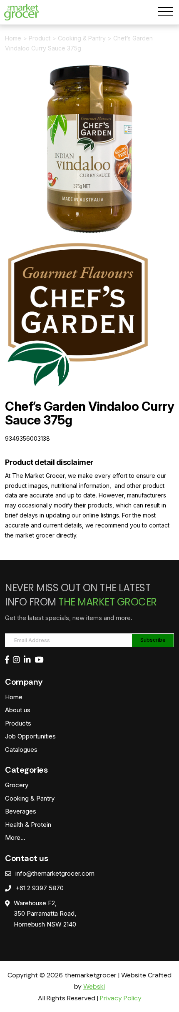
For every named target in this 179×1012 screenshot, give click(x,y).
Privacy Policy (121, 998)
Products (18, 723)
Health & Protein (28, 825)
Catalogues (21, 749)
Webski (94, 986)
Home (13, 38)
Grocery (16, 785)
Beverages (20, 811)
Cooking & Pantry (82, 38)
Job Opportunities (30, 736)
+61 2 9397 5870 (39, 888)
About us (17, 710)
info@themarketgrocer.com (54, 873)
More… (15, 837)
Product (39, 38)
